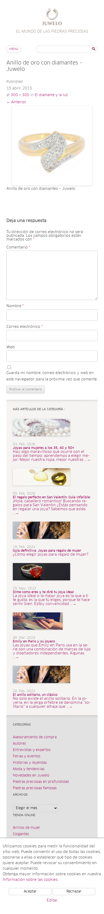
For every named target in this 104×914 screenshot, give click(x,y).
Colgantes (21, 834)
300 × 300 (20, 95)
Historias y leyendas (30, 763)
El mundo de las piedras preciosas (52, 17)
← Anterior (16, 102)
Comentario (18, 247)
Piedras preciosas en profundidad (41, 782)
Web (10, 347)
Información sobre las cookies (30, 880)
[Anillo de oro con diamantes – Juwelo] (52, 146)
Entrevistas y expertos (31, 750)
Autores (19, 743)
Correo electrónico (24, 327)
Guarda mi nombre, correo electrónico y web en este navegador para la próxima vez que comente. (52, 376)
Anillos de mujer (26, 828)
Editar (52, 900)
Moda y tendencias (28, 769)
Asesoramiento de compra (35, 737)
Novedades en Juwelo (31, 775)
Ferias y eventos (26, 756)
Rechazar (74, 891)
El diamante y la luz (51, 95)
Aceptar (30, 891)
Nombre (15, 306)
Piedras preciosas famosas (35, 788)
